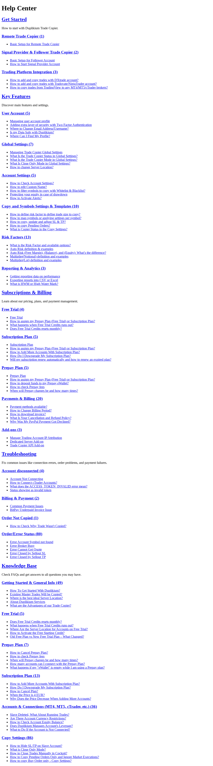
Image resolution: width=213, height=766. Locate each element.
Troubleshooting (19, 454)
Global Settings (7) (17, 144)
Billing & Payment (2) (20, 498)
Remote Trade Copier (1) (23, 36)
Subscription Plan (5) (20, 337)
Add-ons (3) (12, 430)
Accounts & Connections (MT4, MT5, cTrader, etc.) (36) (49, 706)
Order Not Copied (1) (20, 518)
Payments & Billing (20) (22, 398)
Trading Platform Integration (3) (30, 72)
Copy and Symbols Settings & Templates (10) (40, 206)
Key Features (16, 96)
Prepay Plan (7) (15, 645)
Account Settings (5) (19, 175)
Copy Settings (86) (17, 737)
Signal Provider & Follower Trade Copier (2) (40, 52)
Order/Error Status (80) (22, 534)
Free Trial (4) (13, 309)
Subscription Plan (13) (21, 675)
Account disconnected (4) (23, 471)
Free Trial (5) (13, 613)
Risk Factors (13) (16, 237)
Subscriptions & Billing (27, 292)
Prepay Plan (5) (15, 367)
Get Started (14, 19)
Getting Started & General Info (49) (32, 582)
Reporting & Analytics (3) (24, 268)
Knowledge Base (19, 565)
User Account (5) (16, 113)
